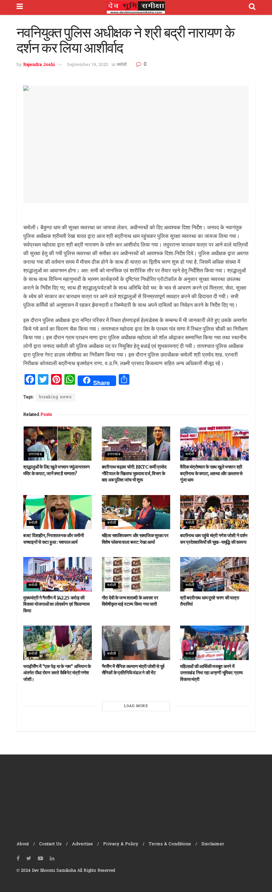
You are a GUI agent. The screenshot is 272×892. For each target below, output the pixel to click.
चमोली (122, 65)
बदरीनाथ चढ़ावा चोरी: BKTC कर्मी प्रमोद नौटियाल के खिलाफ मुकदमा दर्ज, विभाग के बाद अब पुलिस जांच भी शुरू (134, 473)
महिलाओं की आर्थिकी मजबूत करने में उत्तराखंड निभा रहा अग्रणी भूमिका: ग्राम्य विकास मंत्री (211, 672)
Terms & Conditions (170, 844)
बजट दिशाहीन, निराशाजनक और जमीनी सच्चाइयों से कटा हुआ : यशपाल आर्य (53, 538)
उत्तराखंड (35, 454)
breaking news (55, 397)
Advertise (82, 844)
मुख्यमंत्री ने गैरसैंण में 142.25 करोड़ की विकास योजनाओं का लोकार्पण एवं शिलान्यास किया (56, 604)
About (23, 844)
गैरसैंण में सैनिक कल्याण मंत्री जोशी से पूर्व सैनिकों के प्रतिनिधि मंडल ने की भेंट (133, 669)
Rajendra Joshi (39, 65)
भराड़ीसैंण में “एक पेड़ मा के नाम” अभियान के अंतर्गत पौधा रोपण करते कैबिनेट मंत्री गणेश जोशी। (57, 672)
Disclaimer (212, 844)
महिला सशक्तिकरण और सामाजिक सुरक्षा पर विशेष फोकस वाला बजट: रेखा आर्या (135, 538)
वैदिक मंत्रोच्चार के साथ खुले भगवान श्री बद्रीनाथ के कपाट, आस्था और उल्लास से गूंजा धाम (211, 473)
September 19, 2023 (87, 65)
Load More (136, 706)
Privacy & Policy (120, 844)
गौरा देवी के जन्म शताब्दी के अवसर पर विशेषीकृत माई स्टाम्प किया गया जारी (130, 601)
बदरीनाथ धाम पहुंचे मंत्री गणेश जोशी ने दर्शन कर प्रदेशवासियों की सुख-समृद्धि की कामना (213, 538)
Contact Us (50, 844)
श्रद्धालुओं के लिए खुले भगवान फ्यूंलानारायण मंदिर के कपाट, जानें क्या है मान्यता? (56, 470)
